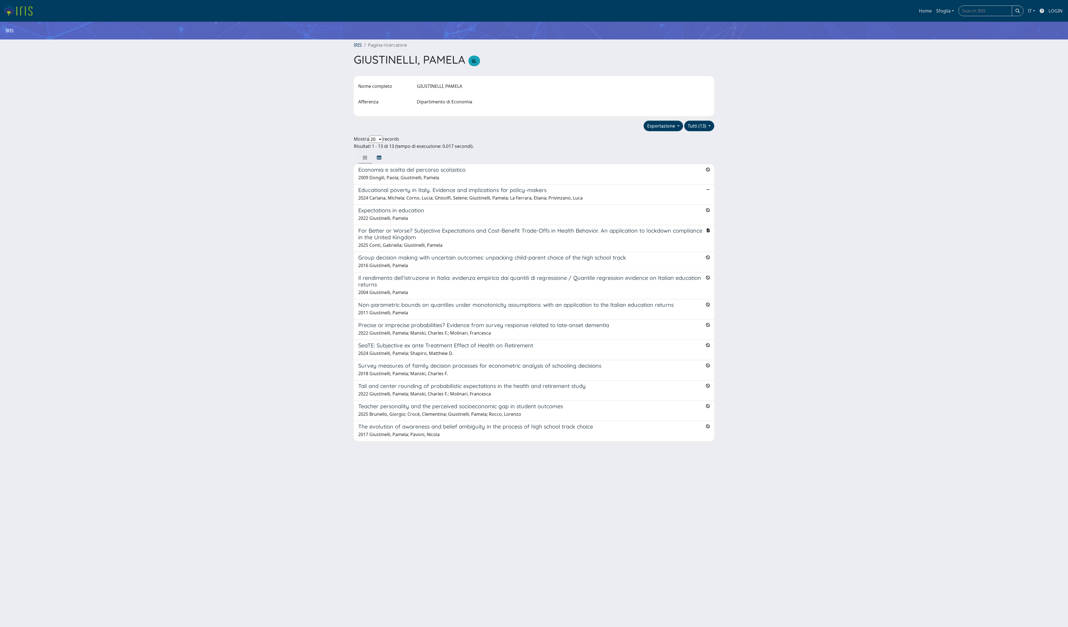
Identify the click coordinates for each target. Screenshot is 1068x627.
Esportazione (661, 126)
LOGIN (1055, 11)
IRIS (358, 45)
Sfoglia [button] (943, 11)
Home (925, 11)
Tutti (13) (697, 126)
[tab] (365, 157)
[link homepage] (20, 10)
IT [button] (1030, 11)
